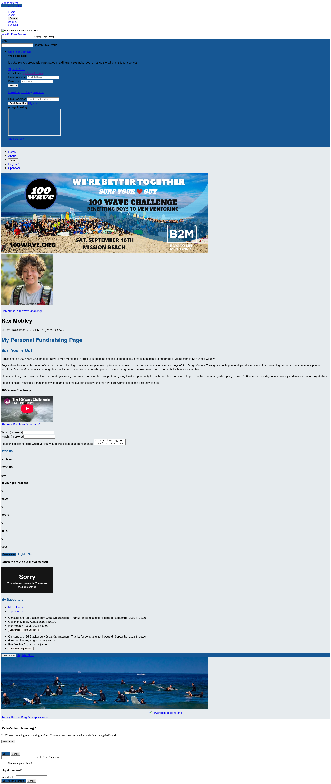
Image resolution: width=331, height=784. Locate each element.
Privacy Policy (10, 717)
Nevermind (8, 741)
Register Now (25, 554)
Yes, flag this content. (14, 781)
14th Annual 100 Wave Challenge (22, 311)
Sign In (32, 103)
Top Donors (15, 611)
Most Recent (16, 607)
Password (14, 81)
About (11, 14)
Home (11, 11)
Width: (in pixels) (11, 432)
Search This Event (44, 36)
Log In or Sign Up (11, 5)
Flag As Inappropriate (34, 717)
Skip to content (9, 2)
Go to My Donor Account (13, 34)
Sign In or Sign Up (19, 52)
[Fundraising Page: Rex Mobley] (27, 304)
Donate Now (9, 554)
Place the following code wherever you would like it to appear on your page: (47, 444)
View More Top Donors (21, 648)
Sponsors (13, 24)
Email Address (17, 77)
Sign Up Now (16, 69)
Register (12, 21)
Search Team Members (46, 757)
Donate (13, 18)
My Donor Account (33, 73)
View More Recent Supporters (24, 630)
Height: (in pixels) (12, 436)
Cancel (15, 754)
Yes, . (6, 754)
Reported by (8, 777)
